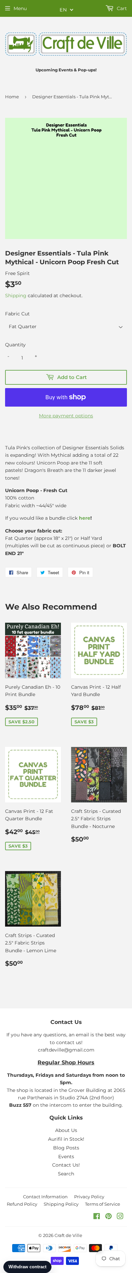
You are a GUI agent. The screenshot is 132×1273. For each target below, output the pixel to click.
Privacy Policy (89, 1196)
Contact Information (45, 1196)
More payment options (66, 416)
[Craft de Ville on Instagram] (120, 1217)
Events (66, 1157)
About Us (66, 1130)
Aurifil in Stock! (66, 1139)
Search (66, 1174)
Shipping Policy (61, 1204)
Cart (121, 8)
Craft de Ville (68, 1235)
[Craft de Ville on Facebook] (96, 1217)
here (84, 518)
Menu (20, 8)
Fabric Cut (17, 314)
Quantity (15, 345)
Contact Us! (66, 1165)
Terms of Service (102, 1204)
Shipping (15, 296)
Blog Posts (66, 1148)
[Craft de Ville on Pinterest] (108, 1217)
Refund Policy (22, 1204)
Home (12, 96)
